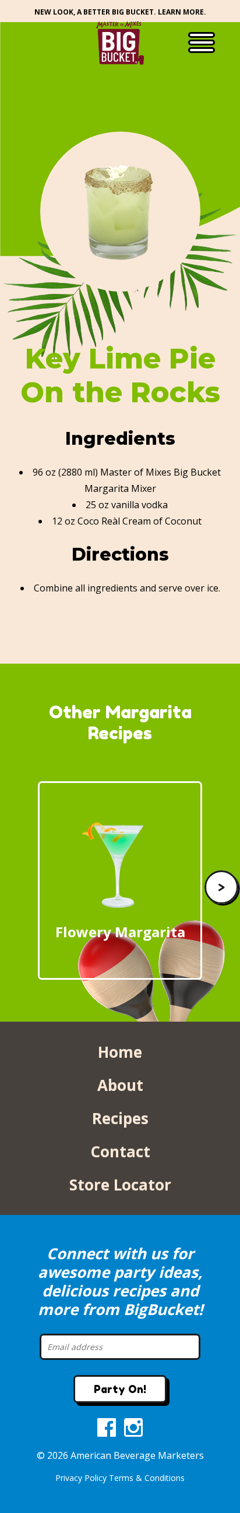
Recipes (120, 1118)
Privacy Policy (81, 1477)
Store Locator (120, 1184)
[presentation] (221, 887)
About (120, 1085)
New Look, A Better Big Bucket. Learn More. (120, 12)
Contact (120, 1151)
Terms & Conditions (147, 1477)
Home (120, 1051)
